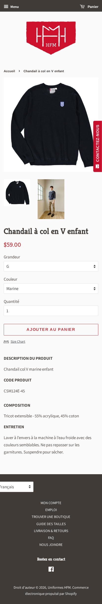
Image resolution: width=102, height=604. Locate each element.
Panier (92, 7)
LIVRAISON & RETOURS (51, 530)
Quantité (11, 301)
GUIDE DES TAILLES (51, 523)
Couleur (10, 279)
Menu (14, 6)
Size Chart (18, 341)
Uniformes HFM (59, 587)
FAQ (51, 537)
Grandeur (12, 257)
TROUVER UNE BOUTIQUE (51, 516)
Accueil (9, 71)
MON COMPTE (51, 502)
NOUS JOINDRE (51, 544)
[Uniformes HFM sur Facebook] (51, 570)
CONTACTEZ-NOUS (98, 144)
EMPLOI (51, 509)
